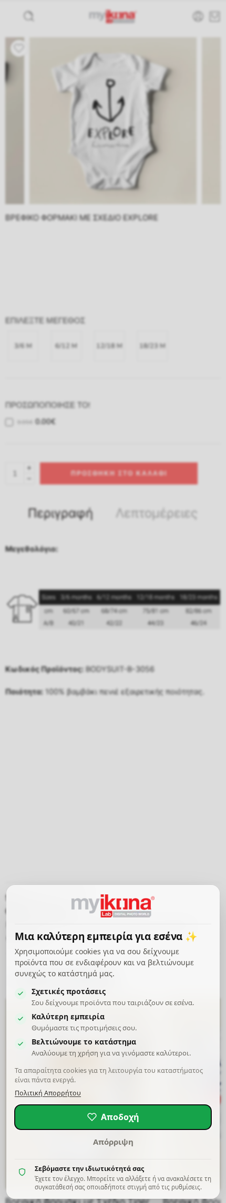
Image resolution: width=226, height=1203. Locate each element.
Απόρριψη (113, 1141)
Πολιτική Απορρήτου (48, 1093)
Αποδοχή (120, 1117)
